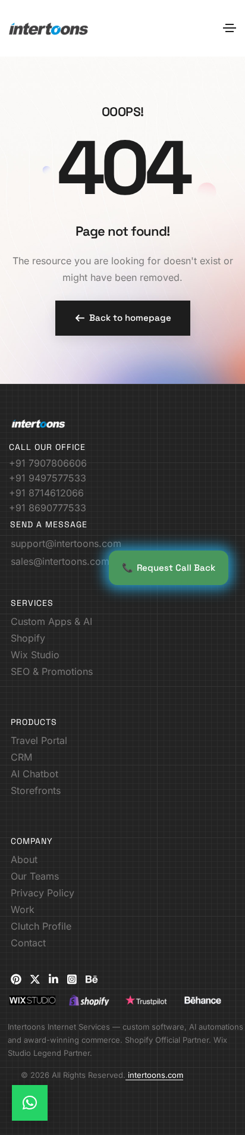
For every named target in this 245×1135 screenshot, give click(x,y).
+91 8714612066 (46, 493)
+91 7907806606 (48, 463)
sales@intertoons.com (60, 561)
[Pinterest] (16, 979)
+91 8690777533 (47, 508)
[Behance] (92, 979)
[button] (122, 318)
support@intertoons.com (66, 543)
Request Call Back (168, 567)
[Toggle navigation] (229, 28)
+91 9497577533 (47, 478)
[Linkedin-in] (53, 979)
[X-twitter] (35, 979)
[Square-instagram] (72, 979)
